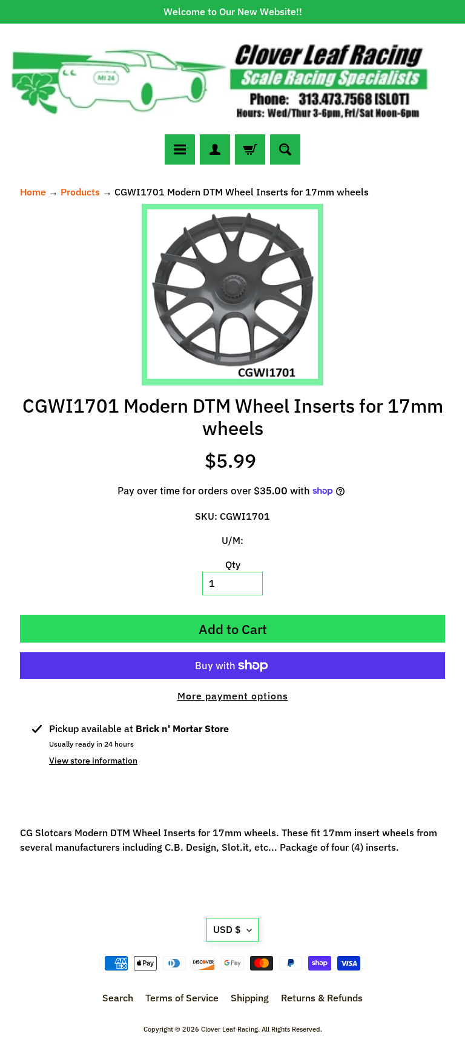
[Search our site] (285, 149)
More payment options (232, 696)
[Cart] (250, 149)
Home (33, 192)
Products (80, 192)
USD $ (227, 929)
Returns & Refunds (322, 998)
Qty (232, 564)
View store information (93, 760)
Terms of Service (182, 998)
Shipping (250, 998)
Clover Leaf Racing (229, 1029)
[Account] (215, 149)
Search (117, 998)
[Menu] (180, 149)
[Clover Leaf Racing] (232, 79)
